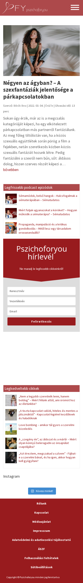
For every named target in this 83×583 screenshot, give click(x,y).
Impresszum (41, 531)
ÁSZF (41, 549)
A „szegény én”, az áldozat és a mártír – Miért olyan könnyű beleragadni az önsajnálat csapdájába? (47, 443)
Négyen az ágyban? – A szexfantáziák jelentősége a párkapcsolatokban (38, 89)
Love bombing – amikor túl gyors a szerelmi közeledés (46, 426)
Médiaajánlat (41, 522)
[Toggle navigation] (75, 8)
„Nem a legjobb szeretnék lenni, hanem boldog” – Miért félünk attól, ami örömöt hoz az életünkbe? (47, 400)
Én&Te (49, 106)
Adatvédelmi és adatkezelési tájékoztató (41, 540)
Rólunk (41, 503)
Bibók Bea (20, 106)
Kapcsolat (41, 512)
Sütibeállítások (42, 567)
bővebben (11, 169)
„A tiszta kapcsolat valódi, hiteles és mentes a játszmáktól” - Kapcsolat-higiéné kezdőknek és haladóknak (48, 414)
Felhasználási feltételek (41, 558)
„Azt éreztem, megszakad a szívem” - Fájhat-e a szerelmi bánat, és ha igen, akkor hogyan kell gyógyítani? (47, 457)
